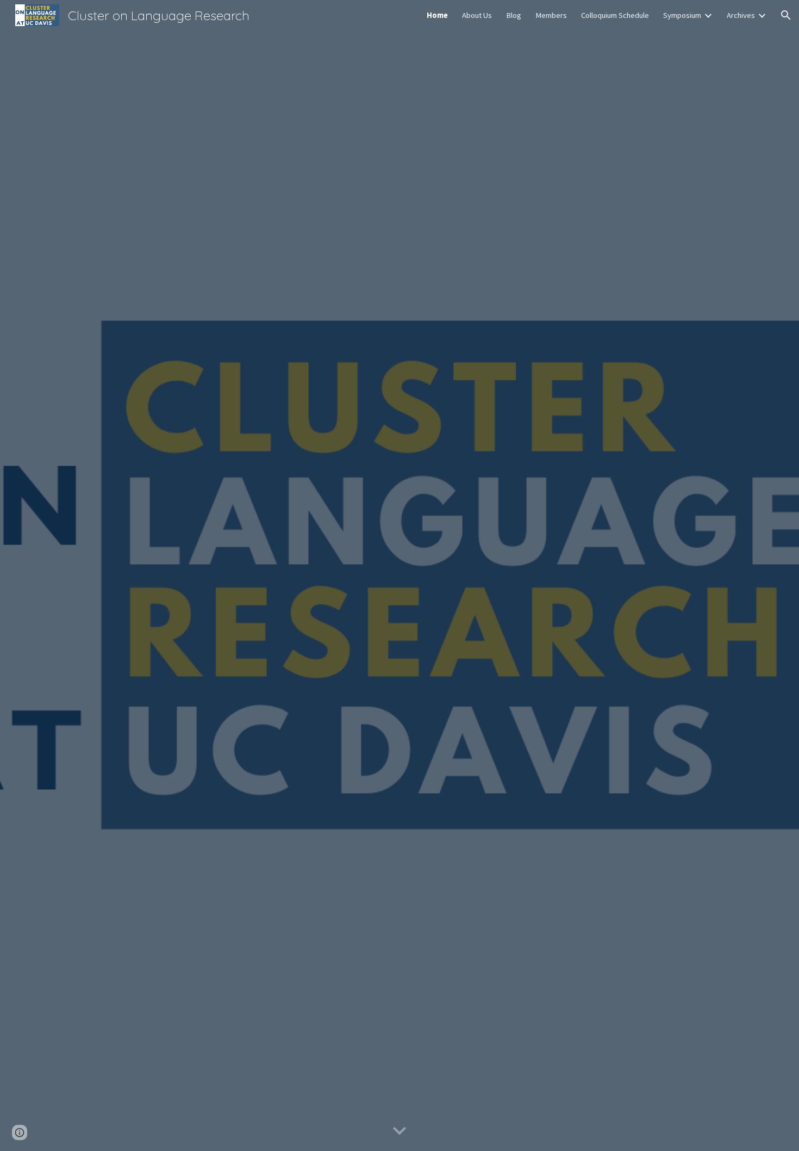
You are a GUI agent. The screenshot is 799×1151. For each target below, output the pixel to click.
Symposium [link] (682, 15)
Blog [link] (513, 15)
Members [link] (551, 15)
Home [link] (437, 15)
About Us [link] (477, 15)
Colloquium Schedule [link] (615, 15)
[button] (786, 15)
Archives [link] (741, 15)
